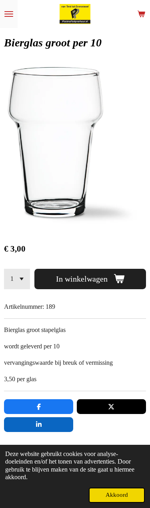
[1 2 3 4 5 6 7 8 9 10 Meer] (17, 279)
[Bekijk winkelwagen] (141, 14)
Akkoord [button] (117, 495)
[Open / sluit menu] (9, 14)
